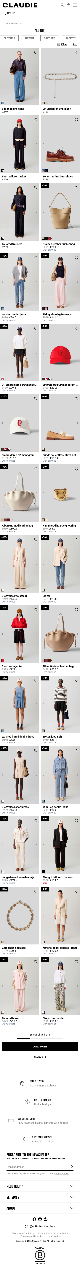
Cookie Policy (61, 1233)
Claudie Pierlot (10, 24)
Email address (15, 1166)
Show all (40, 1057)
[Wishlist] (35, 52)
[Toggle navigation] (75, 5)
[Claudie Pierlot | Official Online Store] (20, 5)
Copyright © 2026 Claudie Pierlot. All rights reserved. (40, 1241)
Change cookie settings (32, 1236)
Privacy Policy (44, 1233)
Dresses (49, 38)
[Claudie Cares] (40, 1255)
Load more (40, 1046)
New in (29, 38)
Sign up (71, 1166)
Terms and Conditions (23, 1233)
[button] (62, 4)
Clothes (9, 38)
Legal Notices (54, 1236)
